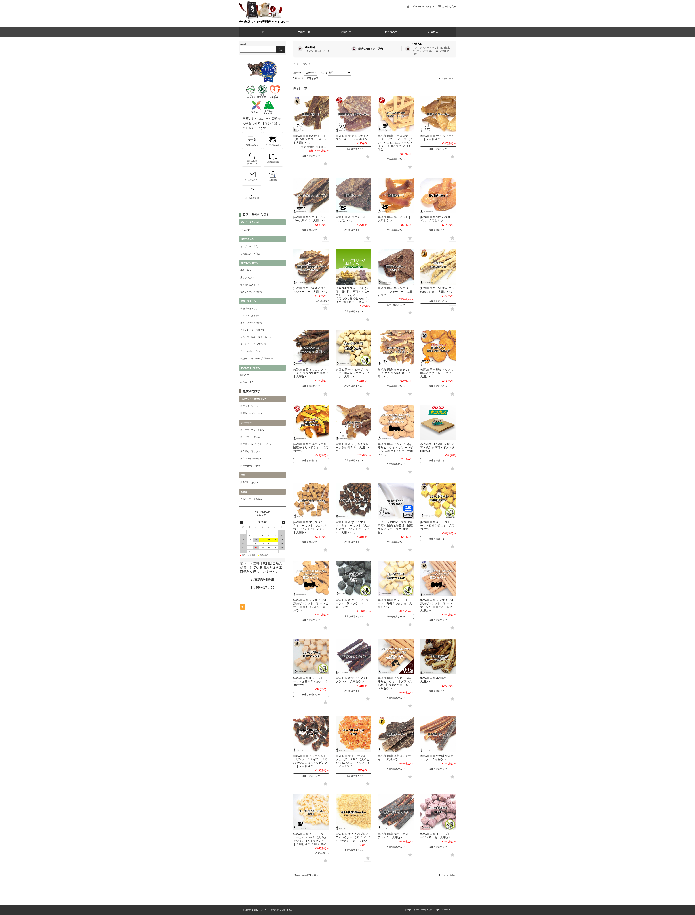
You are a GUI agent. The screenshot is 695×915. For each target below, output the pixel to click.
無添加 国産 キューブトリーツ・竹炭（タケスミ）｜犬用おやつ (353, 603)
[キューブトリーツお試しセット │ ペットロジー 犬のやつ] (353, 267)
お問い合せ (347, 32)
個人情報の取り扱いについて (254, 910)
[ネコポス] (438, 422)
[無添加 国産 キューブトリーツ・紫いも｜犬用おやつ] (438, 812)
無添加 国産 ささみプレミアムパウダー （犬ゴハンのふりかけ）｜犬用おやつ (353, 837)
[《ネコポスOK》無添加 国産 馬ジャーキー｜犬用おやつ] (353, 195)
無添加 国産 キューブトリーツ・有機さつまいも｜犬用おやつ (395, 603)
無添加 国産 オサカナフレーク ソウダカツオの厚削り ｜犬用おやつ (310, 373)
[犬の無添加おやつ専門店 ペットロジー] (260, 18)
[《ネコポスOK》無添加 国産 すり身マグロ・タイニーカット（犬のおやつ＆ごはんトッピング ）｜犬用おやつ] (353, 501)
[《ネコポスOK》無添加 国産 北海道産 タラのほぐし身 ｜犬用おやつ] (438, 267)
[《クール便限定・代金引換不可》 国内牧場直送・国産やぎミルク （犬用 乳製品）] (396, 501)
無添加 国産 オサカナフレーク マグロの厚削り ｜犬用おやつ (394, 373)
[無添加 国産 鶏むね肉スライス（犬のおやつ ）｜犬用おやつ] (438, 195)
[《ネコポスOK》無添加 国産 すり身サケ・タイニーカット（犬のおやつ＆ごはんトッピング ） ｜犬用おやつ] (311, 501)
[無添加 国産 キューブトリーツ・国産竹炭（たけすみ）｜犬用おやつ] (353, 578)
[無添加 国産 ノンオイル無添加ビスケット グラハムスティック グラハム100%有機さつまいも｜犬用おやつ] (396, 656)
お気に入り (434, 32)
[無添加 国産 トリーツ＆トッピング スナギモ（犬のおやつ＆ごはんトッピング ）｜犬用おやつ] (311, 734)
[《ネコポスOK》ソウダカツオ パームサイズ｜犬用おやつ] (311, 195)
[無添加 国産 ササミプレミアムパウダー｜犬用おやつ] (353, 812)
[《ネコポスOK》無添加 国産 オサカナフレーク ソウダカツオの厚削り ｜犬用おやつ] (311, 348)
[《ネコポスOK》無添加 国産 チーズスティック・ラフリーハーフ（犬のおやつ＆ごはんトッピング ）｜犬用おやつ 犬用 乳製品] (396, 114)
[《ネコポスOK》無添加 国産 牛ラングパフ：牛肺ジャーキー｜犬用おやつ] (396, 267)
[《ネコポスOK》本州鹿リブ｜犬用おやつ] (438, 656)
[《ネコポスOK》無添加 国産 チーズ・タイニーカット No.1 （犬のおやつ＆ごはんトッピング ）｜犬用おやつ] (311, 812)
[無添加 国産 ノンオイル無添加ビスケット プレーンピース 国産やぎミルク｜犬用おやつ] (311, 578)
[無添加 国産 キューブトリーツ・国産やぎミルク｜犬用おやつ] (311, 656)
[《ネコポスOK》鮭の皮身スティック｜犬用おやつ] (438, 734)
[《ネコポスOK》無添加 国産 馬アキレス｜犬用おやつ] (396, 195)
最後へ (452, 78)
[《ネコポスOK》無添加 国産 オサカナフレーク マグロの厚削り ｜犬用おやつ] (396, 348)
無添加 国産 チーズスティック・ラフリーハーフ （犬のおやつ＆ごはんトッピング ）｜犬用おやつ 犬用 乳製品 (395, 142)
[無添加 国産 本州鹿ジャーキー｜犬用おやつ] (396, 734)
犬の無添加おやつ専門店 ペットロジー (264, 21)
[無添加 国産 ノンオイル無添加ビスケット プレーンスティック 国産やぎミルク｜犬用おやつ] (438, 578)
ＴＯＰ (260, 32)
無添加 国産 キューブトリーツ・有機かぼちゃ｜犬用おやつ (437, 525)
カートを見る (449, 6)
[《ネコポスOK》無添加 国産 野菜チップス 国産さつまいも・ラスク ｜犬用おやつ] (438, 348)
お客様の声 (391, 32)
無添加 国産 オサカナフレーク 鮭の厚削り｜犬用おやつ (353, 447)
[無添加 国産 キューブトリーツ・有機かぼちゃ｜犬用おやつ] (438, 501)
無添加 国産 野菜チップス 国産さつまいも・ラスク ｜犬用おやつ (437, 373)
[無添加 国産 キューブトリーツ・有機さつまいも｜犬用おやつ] (396, 578)
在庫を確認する (309, 156)
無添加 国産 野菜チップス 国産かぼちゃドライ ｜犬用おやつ (310, 447)
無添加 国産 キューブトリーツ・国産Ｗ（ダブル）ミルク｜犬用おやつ (353, 373)
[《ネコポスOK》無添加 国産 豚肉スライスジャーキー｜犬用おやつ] (353, 114)
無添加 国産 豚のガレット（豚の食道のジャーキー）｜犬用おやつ (310, 139)
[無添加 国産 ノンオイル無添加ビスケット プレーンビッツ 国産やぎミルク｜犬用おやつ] (396, 422)
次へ (446, 78)
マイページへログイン (422, 6)
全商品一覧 (304, 32)
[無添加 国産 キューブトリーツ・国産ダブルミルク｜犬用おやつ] (353, 348)
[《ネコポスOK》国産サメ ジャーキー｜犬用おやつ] (438, 114)
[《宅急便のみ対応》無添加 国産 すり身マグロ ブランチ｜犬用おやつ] (353, 656)
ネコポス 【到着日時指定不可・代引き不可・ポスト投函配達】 (437, 447)
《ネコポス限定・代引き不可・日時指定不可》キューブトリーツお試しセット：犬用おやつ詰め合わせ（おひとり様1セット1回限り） (353, 295)
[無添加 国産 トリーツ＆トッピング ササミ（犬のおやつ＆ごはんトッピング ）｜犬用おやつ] (353, 734)
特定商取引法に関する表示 (281, 910)
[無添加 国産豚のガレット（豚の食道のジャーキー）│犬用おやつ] (311, 114)
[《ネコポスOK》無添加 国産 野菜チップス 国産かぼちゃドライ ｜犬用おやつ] (311, 422)
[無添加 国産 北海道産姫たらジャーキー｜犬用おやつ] (311, 267)
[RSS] (242, 607)
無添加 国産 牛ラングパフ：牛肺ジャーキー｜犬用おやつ (395, 292)
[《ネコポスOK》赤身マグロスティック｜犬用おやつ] (396, 812)
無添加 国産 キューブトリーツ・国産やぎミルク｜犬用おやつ (310, 681)
